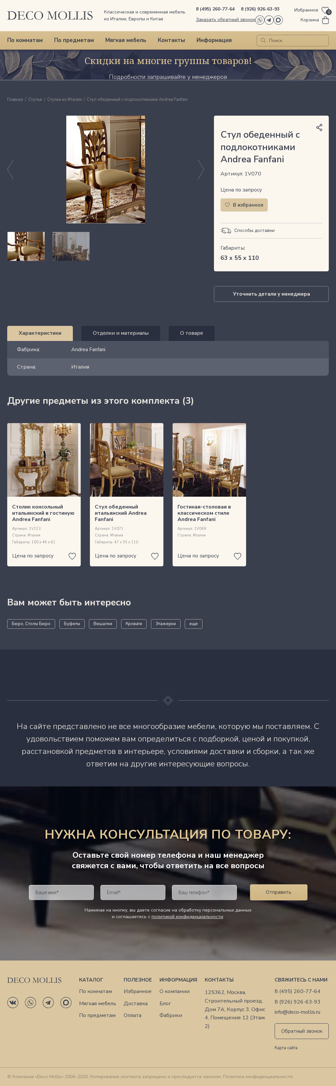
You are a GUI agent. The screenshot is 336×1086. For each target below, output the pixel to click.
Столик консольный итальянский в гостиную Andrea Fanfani (43, 513)
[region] (105, 246)
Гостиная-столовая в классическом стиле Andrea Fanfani (204, 513)
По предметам (74, 40)
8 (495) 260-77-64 (215, 9)
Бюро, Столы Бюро (31, 624)
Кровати (134, 624)
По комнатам (25, 40)
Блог (165, 1004)
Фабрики (170, 1015)
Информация (214, 40)
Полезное (138, 980)
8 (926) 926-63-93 (260, 9)
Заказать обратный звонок (225, 19)
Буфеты (72, 624)
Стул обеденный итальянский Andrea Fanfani (121, 513)
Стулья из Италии (64, 99)
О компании (174, 991)
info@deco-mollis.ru (297, 1012)
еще (193, 624)
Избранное (138, 991)
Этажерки (166, 624)
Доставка (136, 1004)
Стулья (35, 99)
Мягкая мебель (125, 40)
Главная (15, 99)
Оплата (132, 1015)
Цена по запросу (241, 189)
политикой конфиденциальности (187, 917)
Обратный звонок (302, 1031)
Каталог (91, 980)
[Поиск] (263, 40)
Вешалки (103, 624)
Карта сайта (286, 1048)
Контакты (171, 40)
